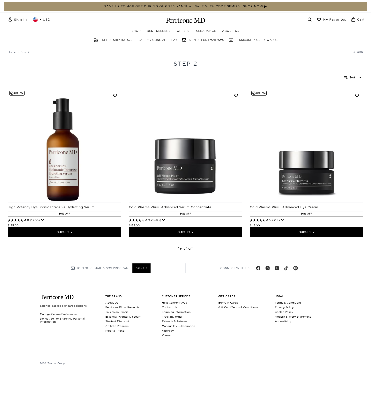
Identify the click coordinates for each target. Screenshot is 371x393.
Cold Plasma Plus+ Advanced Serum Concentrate (170, 207)
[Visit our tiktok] (286, 268)
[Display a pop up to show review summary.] (42, 220)
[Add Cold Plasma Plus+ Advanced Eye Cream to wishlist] (357, 95)
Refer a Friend (114, 330)
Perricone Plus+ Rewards (122, 307)
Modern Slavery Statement (293, 316)
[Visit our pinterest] (295, 268)
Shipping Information (176, 312)
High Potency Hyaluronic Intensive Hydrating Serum (51, 207)
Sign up (141, 268)
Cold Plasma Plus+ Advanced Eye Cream (284, 207)
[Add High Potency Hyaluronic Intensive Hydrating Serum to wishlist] (115, 95)
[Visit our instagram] (267, 268)
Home (12, 52)
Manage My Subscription (178, 326)
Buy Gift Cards (228, 302)
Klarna (166, 335)
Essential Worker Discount (123, 316)
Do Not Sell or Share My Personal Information (62, 320)
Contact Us (169, 307)
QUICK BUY (64, 232)
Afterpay (168, 330)
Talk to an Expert (117, 312)
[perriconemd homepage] (185, 20)
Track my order (172, 316)
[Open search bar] (309, 19)
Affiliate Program (117, 326)
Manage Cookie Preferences (58, 314)
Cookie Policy (284, 312)
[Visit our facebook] (258, 268)
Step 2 (185, 63)
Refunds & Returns (174, 321)
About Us (111, 302)
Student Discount (117, 321)
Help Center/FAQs (174, 302)
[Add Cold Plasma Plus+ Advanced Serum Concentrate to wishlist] (236, 95)
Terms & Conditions (288, 302)
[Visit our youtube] (277, 268)
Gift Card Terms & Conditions (238, 307)
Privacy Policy (284, 307)
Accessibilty (283, 321)
